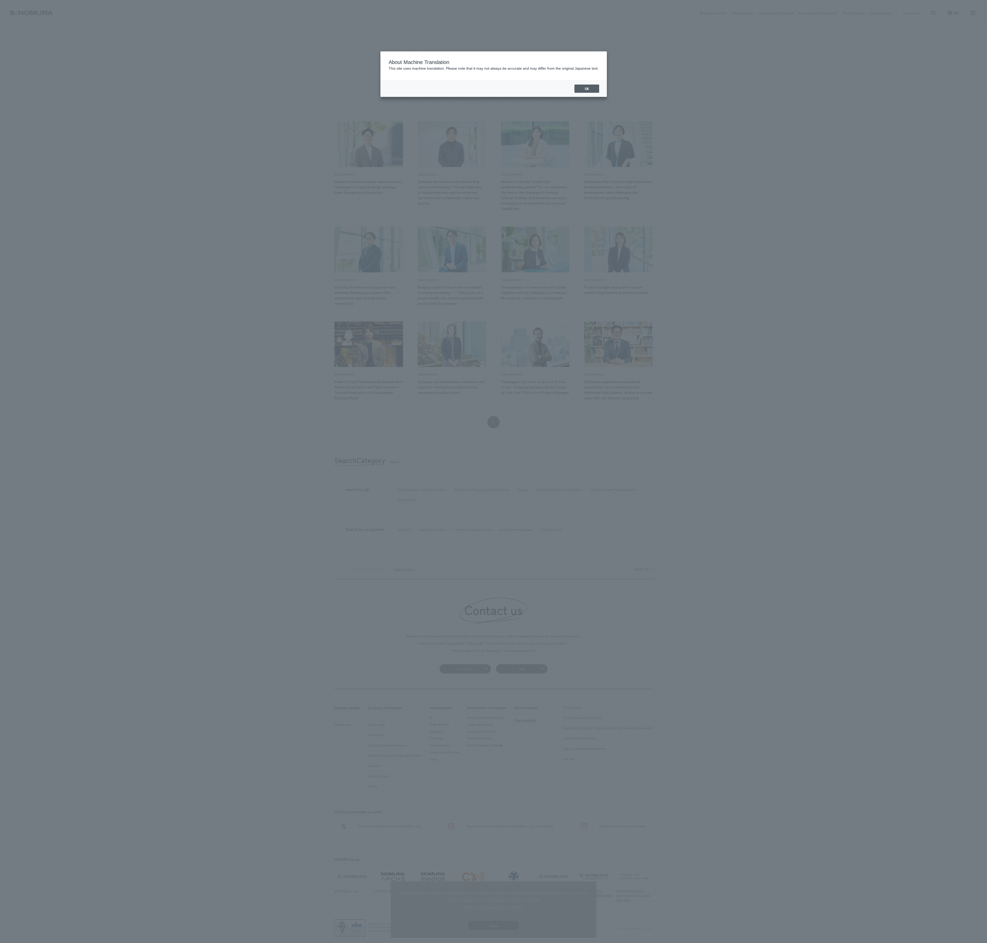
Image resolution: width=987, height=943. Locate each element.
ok (587, 88)
